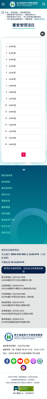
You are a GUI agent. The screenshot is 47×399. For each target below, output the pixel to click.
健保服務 (14, 12)
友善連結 (31, 380)
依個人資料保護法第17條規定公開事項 (19, 382)
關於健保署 (6, 175)
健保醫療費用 (25, 12)
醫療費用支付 (30, 15)
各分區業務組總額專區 (32, 17)
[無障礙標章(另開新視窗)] (26, 388)
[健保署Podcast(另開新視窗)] (33, 361)
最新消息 (5, 232)
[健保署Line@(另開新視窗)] (14, 361)
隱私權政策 (23, 377)
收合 (23, 169)
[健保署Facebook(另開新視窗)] (7, 361)
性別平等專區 (12, 377)
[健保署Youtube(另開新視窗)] (20, 361)
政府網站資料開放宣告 (19, 380)
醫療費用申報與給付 (15, 15)
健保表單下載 (8, 220)
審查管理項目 (39, 19)
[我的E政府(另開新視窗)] (16, 388)
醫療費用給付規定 (14, 17)
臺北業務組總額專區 (15, 19)
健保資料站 (6, 188)
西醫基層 (28, 19)
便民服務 (5, 213)
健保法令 (5, 194)
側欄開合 (3, 4)
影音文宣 (5, 226)
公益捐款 (37, 382)
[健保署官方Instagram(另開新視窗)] (23, 368)
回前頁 (42, 32)
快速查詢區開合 (43, 4)
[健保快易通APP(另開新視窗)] (40, 361)
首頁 (6, 12)
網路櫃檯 (5, 207)
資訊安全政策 (32, 377)
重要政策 (5, 201)
